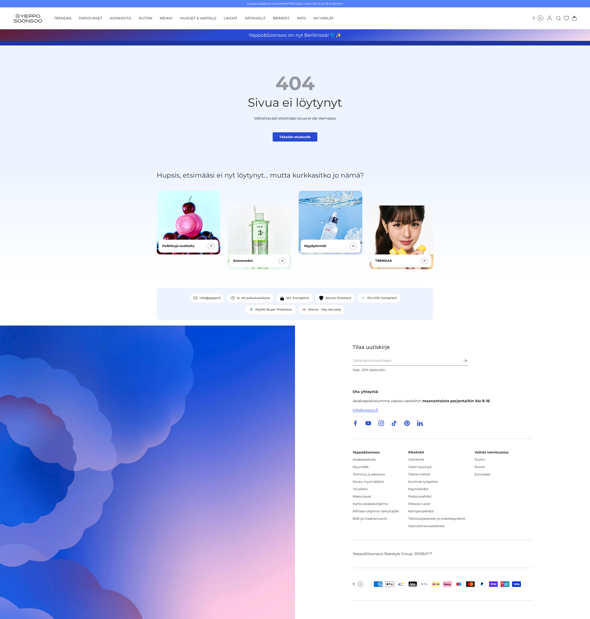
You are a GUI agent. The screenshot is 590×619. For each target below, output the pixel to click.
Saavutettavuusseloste (426, 526)
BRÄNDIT (281, 18)
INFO (301, 18)
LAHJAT (230, 18)
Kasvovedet (243, 261)
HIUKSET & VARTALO (198, 18)
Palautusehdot (420, 496)
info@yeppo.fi (365, 410)
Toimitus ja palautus (369, 474)
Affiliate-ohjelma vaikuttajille (376, 511)
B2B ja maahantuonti (370, 518)
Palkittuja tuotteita (178, 246)
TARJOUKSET (90, 18)
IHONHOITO (120, 18)
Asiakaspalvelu (364, 459)
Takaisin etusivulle (295, 137)
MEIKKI (166, 18)
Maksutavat (362, 496)
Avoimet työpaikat (423, 482)
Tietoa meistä (419, 474)
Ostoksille (416, 459)
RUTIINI (145, 18)
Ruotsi (480, 467)
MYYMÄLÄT (323, 18)
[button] (573, 18)
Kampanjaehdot (421, 511)
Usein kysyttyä (419, 467)
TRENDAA (62, 18)
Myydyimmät (315, 246)
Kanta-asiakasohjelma (370, 504)
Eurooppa (482, 474)
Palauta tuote (419, 504)
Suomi (480, 459)
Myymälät (361, 467)
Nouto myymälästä (368, 482)
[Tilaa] (462, 360)
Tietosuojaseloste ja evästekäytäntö (436, 518)
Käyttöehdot (418, 489)
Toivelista (360, 489)
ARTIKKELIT (255, 18)
